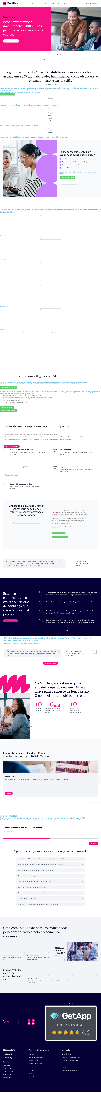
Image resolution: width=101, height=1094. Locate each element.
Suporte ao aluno (8, 1071)
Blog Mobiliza (66, 1054)
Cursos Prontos (34, 1060)
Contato (64, 1067)
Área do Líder (7, 1068)
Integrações (7, 1077)
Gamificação (7, 1062)
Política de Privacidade (69, 1071)
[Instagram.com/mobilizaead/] (29, 1020)
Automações (7, 1074)
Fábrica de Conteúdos (36, 1057)
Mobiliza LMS (7, 1054)
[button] (11, 41)
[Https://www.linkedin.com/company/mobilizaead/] (29, 1023)
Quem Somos (33, 1077)
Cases (31, 1074)
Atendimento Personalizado (7, 1058)
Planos (31, 1071)
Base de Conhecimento (70, 1060)
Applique (31, 1054)
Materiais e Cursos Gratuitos (71, 1057)
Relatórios (6, 1065)
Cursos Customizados (36, 1063)
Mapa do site (65, 1072)
